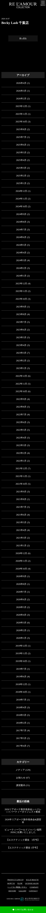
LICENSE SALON (32, 883)
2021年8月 (21, 499)
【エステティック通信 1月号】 (23, 847)
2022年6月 (21, 422)
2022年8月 (21, 406)
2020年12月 (21, 553)
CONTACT (33, 891)
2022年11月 (21, 383)
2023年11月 (21, 291)
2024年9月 (21, 214)
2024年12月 (21, 191)
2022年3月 (21, 445)
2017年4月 (21, 746)
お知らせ (20, 777)
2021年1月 (21, 545)
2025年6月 (21, 144)
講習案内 (20, 785)
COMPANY (34, 887)
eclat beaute (32, 880)
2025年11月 (21, 114)
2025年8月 (21, 129)
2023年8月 (21, 314)
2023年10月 (21, 299)
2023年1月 (21, 368)
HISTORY (12, 891)
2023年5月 (21, 337)
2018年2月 (21, 723)
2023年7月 (21, 322)
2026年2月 (21, 98)
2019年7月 (21, 669)
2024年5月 (21, 245)
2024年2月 (21, 268)
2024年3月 (21, 260)
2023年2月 (21, 360)
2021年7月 (21, 507)
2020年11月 (21, 561)
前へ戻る (23, 38)
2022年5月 (21, 430)
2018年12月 (21, 684)
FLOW (19, 883)
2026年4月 (21, 83)
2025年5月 (21, 152)
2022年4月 (21, 437)
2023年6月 (21, 329)
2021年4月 (21, 530)
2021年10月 (21, 484)
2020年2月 (21, 630)
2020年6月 (21, 599)
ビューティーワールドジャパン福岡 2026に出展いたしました (23, 831)
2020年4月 (21, 615)
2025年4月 (21, 160)
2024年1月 (21, 275)
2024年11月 (21, 198)
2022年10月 (21, 391)
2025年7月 (21, 137)
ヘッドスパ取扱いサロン (17, 887)
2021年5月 (21, 522)
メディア (20, 770)
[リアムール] (23, 5)
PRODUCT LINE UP (15, 880)
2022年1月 (21, 461)
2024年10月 (21, 206)
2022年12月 (21, 376)
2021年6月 (21, 514)
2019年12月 (21, 645)
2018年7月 (21, 699)
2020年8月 (21, 584)
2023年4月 (21, 345)
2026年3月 (21, 91)
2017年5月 (21, 738)
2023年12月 (21, 283)
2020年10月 (21, 568)
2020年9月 (21, 576)
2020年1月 (21, 638)
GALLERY (22, 891)
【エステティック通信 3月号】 (23, 840)
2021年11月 (21, 476)
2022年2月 (21, 453)
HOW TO (11, 883)
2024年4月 (21, 252)
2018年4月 (21, 707)
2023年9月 (21, 306)
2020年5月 (21, 607)
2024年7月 (21, 229)
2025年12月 (21, 106)
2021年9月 (21, 491)
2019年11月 (21, 653)
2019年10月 (21, 661)
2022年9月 (21, 399)
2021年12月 (21, 468)
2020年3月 (21, 622)
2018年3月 (21, 715)
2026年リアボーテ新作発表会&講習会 (23, 820)
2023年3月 (21, 353)
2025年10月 (21, 121)
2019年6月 (21, 676)
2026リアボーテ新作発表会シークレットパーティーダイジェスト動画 (23, 810)
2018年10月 (21, 692)
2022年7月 (21, 414)
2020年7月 (21, 592)
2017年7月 (21, 730)
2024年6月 (21, 237)
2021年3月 (21, 538)
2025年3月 (21, 168)
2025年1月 (21, 183)
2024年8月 (21, 222)
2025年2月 (21, 175)
